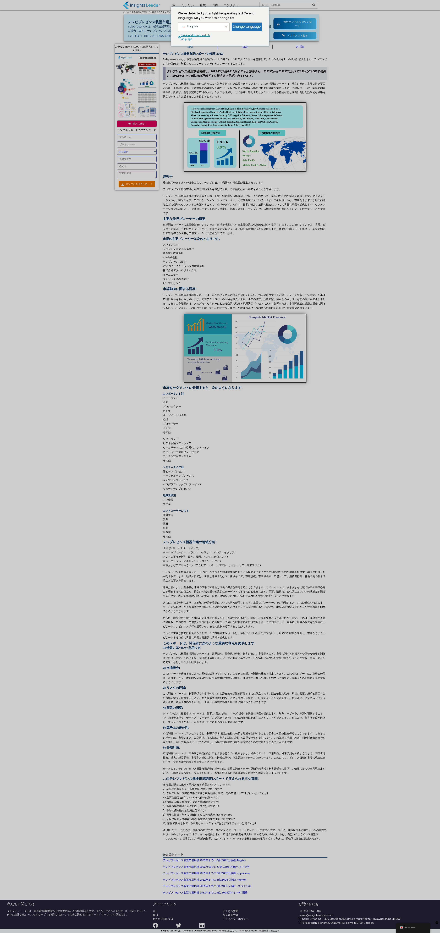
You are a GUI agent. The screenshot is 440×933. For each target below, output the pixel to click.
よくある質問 (230, 911)
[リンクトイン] (211, 927)
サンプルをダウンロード (139, 184)
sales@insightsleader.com (316, 915)
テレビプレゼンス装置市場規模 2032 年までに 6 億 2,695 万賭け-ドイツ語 (206, 867)
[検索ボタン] (313, 5)
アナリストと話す (297, 35)
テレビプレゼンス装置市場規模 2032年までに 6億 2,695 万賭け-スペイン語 (207, 886)
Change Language (247, 27)
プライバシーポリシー (236, 919)
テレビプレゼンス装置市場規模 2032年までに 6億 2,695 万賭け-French (204, 879)
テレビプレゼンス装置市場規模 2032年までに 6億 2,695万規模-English (204, 860)
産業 (203, 5)
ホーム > (127, 11)
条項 (155, 915)
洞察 (215, 5)
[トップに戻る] (437, 925)
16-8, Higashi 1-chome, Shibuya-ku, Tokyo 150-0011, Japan (337, 923)
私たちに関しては (163, 919)
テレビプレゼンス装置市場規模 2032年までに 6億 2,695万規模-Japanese (206, 873)
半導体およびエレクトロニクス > (146, 11)
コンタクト (231, 5)
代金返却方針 (230, 915)
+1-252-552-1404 (309, 911)
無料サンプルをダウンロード (297, 24)
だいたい (187, 5)
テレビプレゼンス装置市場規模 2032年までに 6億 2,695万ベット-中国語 (205, 892)
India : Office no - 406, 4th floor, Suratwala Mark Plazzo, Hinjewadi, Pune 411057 (350, 919)
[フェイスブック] (164, 927)
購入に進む (139, 123)
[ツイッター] (187, 927)
